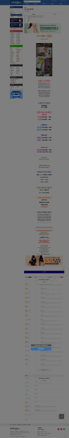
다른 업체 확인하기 (41, 348)
